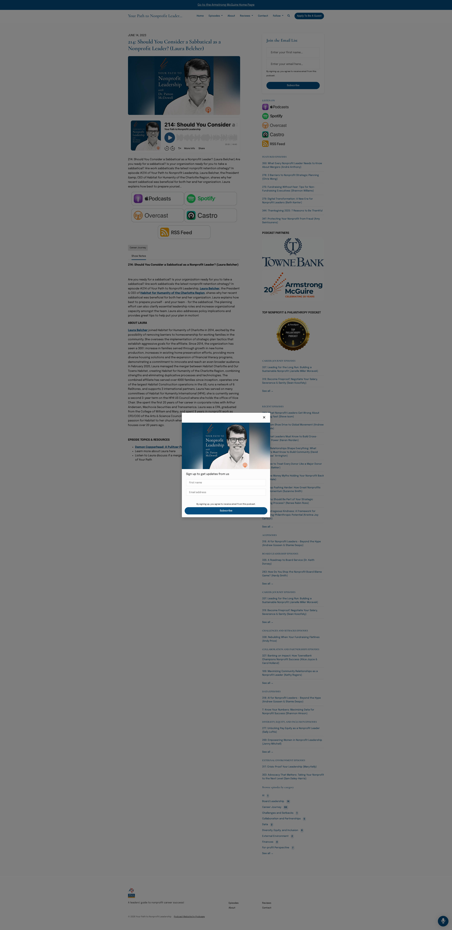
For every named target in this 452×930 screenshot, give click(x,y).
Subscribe (226, 510)
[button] (264, 418)
